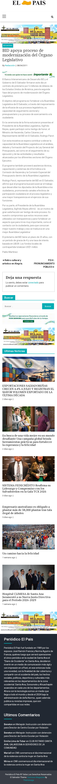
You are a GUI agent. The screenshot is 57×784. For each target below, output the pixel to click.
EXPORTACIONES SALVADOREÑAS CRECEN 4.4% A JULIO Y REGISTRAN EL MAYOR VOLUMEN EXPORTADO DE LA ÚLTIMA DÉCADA (28, 390)
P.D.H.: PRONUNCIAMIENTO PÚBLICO (44, 263)
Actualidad (7, 45)
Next (52, 34)
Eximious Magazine (36, 777)
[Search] (52, 17)
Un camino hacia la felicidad (20, 553)
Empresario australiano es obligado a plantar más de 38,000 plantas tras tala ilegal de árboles (27, 510)
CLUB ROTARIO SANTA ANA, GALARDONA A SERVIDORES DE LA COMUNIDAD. (28, 744)
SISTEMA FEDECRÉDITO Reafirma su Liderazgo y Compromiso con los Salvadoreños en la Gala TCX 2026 (26, 488)
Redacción (10, 65)
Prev (4, 34)
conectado (33, 282)
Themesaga (28, 780)
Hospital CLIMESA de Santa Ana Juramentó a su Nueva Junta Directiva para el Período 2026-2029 (26, 597)
